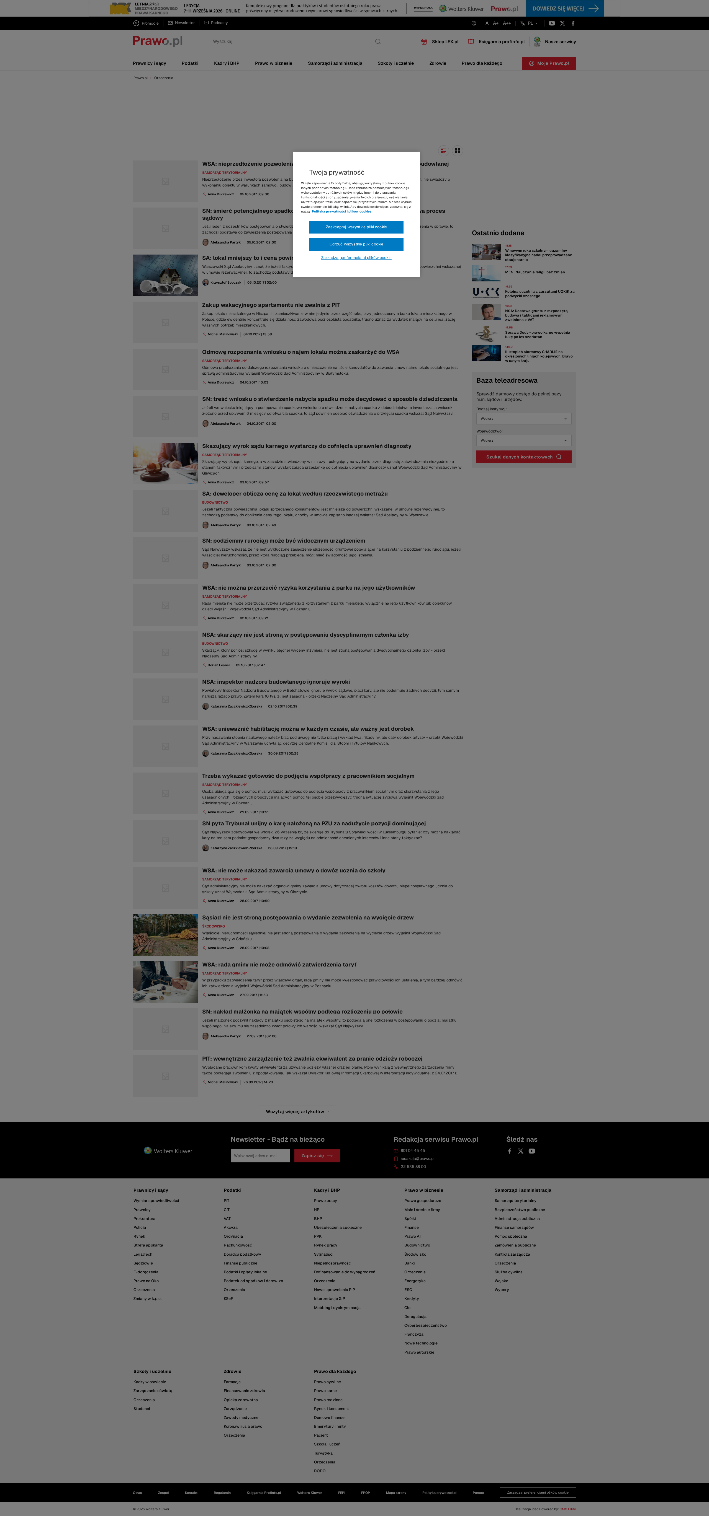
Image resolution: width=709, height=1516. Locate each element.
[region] (356, 214)
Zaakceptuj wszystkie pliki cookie (356, 226)
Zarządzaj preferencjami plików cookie (356, 257)
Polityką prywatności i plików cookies (342, 211)
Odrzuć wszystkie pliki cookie (357, 244)
